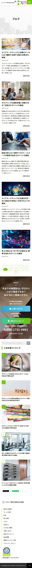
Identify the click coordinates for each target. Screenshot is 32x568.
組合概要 (6, 537)
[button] (29, 2)
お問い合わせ (18, 1)
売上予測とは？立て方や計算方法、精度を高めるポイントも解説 (16, 252)
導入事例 (6, 518)
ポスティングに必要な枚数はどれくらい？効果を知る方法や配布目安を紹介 (16, 399)
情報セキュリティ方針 (9, 540)
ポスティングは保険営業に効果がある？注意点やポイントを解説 (15, 103)
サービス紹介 (7, 512)
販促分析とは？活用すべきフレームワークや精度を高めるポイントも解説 (16, 154)
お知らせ (6, 525)
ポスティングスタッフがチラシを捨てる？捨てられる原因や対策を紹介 (15, 427)
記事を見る (26, 76)
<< (5, 266)
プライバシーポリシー (9, 543)
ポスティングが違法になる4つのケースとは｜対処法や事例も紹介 (15, 375)
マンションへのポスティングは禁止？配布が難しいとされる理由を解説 (16, 484)
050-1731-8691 (15, 1)
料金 (4, 515)
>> (16, 272)
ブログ (5, 521)
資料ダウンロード (18, 4)
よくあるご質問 (7, 528)
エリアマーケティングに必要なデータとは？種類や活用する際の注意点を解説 (16, 55)
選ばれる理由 (7, 509)
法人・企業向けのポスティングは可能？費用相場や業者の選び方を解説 (16, 454)
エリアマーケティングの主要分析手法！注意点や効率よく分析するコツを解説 (16, 201)
